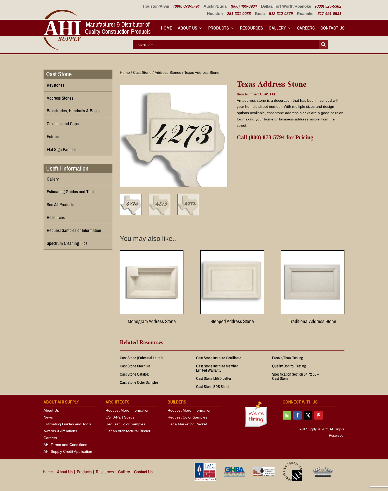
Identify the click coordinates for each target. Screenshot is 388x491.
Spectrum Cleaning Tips (67, 243)
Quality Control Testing (289, 366)
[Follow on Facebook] (297, 415)
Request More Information (127, 410)
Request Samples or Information (74, 230)
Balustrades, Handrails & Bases (73, 111)
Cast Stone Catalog (134, 374)
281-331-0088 (239, 13)
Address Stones (168, 72)
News (48, 417)
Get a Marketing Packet (187, 424)
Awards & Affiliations (60, 431)
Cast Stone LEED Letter (213, 378)
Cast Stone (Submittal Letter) (141, 358)
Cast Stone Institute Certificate (218, 358)
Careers (306, 28)
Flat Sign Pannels (61, 149)
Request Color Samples (125, 424)
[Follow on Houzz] (287, 415)
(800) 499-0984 (244, 6)
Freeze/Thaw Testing (287, 358)
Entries (53, 136)
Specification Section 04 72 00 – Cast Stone (295, 376)
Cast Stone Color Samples (139, 382)
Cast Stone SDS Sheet (212, 386)
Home (166, 28)
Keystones (55, 85)
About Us (51, 410)
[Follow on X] (308, 415)
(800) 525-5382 (328, 6)
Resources (251, 28)
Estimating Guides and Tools (71, 191)
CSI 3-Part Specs (120, 417)
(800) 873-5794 (186, 6)
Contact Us (332, 28)
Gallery (277, 28)
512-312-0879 (281, 13)
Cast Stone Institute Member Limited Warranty (217, 368)
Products (218, 28)
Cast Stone (142, 72)
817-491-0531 (329, 13)
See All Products (60, 204)
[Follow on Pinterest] (318, 415)
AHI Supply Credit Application (68, 451)
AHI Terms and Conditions (65, 445)
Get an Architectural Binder (128, 431)
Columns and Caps (63, 123)
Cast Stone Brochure (135, 366)
